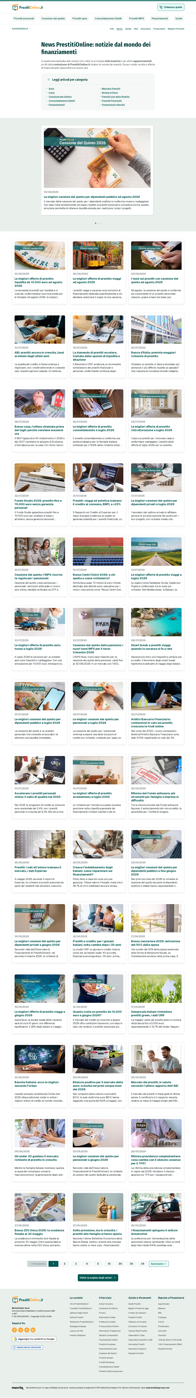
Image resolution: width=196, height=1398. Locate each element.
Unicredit (162, 1331)
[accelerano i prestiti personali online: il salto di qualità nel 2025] (40, 770)
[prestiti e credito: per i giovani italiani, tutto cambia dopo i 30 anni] (98, 918)
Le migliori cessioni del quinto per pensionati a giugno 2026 (96, 1158)
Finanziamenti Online (108, 1340)
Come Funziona (106, 1304)
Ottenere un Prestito (137, 1322)
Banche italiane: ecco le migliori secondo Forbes (37, 1084)
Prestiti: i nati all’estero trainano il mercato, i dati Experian (38, 869)
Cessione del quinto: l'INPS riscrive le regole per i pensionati (38, 576)
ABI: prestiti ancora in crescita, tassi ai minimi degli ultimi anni (39, 354)
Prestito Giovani (106, 1358)
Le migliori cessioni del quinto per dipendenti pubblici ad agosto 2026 (92, 197)
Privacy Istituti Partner (109, 1326)
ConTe (161, 1322)
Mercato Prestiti (111, 88)
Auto (51, 88)
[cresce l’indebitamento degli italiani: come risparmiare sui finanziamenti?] (98, 844)
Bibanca (161, 1308)
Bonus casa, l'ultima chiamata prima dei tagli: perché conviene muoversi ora (39, 430)
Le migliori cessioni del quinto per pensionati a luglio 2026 (96, 721)
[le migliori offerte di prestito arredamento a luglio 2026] (98, 770)
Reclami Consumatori (108, 1335)
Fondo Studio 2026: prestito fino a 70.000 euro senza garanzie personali (38, 504)
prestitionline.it (20, 28)
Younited (162, 1335)
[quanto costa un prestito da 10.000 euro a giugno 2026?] (98, 988)
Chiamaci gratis (173, 7)
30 (131, 1263)
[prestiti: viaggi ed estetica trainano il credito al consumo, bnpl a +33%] (98, 477)
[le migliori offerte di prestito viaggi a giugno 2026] (40, 988)
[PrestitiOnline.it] (27, 1299)
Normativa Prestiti (136, 1344)
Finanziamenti (160, 18)
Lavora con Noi (76, 1331)
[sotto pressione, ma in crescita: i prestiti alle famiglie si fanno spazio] (98, 1207)
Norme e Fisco (110, 92)
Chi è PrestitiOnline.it (79, 1304)
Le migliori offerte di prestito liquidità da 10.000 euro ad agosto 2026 (38, 282)
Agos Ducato (163, 1304)
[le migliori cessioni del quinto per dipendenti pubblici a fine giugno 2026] (156, 844)
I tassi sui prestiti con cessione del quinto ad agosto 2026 (154, 280)
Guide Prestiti (134, 1304)
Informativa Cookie (107, 1317)
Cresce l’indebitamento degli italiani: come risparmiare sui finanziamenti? (93, 871)
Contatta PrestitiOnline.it (81, 1308)
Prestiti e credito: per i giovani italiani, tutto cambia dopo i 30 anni (97, 943)
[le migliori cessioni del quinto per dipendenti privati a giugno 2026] (40, 918)
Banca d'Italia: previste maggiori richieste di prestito (153, 354)
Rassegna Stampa (78, 1326)
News (120, 28)
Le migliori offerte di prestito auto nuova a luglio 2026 (37, 647)
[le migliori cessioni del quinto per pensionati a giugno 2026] (98, 1133)
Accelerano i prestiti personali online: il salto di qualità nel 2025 (38, 795)
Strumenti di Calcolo (137, 1326)
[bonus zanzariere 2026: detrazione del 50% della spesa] (156, 918)
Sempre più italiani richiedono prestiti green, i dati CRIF (151, 1013)
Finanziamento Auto (108, 1349)
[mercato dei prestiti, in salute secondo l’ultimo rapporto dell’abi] (156, 1059)
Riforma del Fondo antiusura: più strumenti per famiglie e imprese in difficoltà (155, 796)
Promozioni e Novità (113, 104)
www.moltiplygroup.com (157, 1388)
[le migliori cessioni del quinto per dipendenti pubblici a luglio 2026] (40, 696)
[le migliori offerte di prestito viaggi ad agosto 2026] (98, 255)
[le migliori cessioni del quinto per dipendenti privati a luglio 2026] (156, 477)
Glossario (146, 28)
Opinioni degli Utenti (79, 1313)
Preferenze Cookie (107, 1322)
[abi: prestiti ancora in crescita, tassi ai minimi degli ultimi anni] (40, 329)
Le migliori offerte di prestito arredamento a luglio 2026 (92, 795)
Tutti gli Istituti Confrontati (170, 1340)
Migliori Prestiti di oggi (138, 1308)
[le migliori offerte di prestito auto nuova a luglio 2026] (40, 622)
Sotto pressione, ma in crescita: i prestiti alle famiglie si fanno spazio (97, 1232)
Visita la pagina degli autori (96, 1277)
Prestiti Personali (112, 100)
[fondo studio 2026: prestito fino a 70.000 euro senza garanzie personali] (40, 477)
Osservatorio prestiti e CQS (140, 1340)
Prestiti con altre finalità (116, 96)
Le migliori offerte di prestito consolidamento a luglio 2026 (93, 428)
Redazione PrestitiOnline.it (81, 1322)
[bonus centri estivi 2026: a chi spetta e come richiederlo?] (98, 551)
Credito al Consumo (137, 1313)
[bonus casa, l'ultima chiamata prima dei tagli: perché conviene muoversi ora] (40, 403)
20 (120, 1263)
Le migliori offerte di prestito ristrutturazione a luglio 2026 (151, 428)
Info (112, 28)
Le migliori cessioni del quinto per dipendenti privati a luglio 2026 (154, 502)
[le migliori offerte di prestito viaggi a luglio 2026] (156, 551)
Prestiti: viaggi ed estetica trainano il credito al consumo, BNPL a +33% (97, 502)
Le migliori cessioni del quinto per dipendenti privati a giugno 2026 (38, 943)
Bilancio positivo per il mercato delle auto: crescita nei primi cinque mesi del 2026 (98, 1085)
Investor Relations (78, 1335)
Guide (178, 18)
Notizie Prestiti (76, 1317)
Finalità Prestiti (135, 1317)
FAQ (136, 28)
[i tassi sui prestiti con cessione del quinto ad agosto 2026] (156, 255)
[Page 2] (98, 223)
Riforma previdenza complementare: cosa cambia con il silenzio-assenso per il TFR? (156, 1159)
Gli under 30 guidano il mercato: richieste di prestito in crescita (37, 1158)
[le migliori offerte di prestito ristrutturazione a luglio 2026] (156, 403)
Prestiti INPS (136, 18)
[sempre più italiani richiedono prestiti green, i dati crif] (156, 988)
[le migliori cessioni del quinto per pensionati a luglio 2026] (98, 696)
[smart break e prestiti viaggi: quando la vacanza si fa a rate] (156, 622)
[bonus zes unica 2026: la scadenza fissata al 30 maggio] (40, 1207)
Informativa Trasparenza (110, 1331)
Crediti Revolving (106, 1362)
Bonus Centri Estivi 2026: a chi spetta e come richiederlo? (94, 576)
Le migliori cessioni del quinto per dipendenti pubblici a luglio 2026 (38, 721)
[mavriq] (18, 1387)
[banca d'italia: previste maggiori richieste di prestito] (156, 329)
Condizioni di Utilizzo (108, 1308)
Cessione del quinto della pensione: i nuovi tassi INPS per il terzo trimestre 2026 (98, 648)
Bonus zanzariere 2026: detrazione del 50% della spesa (155, 943)
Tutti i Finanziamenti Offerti (170, 1344)
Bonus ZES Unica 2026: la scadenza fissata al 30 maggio (39, 1232)
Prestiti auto (80, 18)
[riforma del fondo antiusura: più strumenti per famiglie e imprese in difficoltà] (156, 770)
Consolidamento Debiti (108, 18)
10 (109, 1263)
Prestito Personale (107, 1344)
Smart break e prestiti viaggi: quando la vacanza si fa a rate (151, 647)
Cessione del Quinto (60, 96)
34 (142, 1263)
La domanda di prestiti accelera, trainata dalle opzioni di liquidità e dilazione (96, 356)
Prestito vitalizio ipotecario (111, 1371)
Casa (52, 92)
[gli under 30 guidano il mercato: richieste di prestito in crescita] (40, 1133)
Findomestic (163, 1326)
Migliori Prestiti (176, 28)
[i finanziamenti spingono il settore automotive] (156, 1207)
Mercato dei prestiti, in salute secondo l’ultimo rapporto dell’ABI (154, 1084)
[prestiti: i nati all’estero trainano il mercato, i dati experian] (40, 844)
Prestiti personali (24, 18)
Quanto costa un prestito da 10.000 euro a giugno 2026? (97, 1013)
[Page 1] (95, 223)
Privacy (102, 1313)
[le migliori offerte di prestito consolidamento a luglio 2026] (98, 403)
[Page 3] (100, 223)
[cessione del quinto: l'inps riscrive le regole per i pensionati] (40, 551)
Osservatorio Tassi (136, 1335)
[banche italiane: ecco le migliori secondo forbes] (40, 1059)
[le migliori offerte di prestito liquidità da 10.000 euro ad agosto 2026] (40, 255)
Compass (162, 1317)
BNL (160, 1313)
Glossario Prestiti (136, 1353)
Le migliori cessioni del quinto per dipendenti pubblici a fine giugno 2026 (154, 871)
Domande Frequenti (137, 1349)
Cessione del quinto (53, 18)
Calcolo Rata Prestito (137, 1331)
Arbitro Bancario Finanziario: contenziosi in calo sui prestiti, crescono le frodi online (152, 722)
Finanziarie (159, 28)
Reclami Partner (165, 1349)
